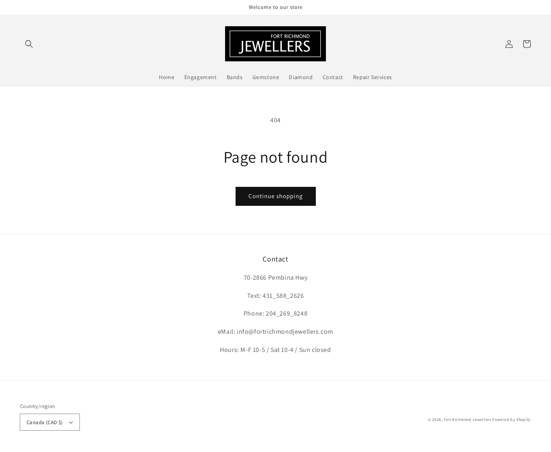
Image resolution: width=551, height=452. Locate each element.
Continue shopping (275, 196)
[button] (29, 44)
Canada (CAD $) (45, 422)
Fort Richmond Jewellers (467, 419)
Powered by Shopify (511, 419)
